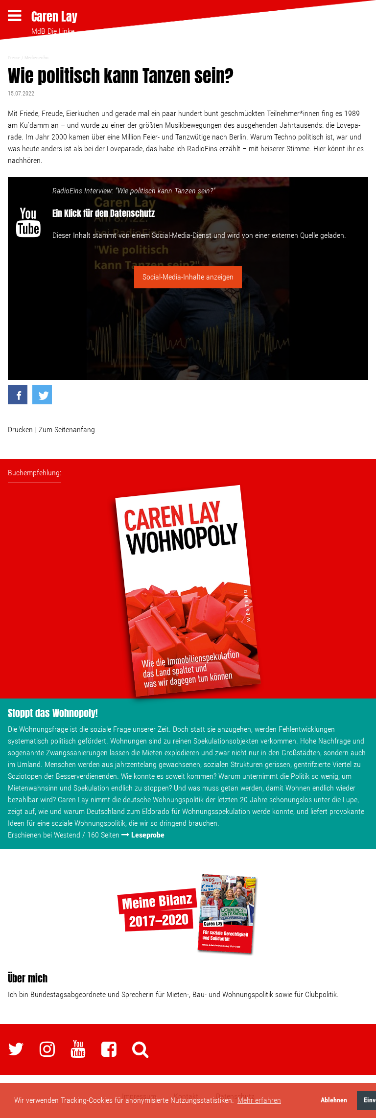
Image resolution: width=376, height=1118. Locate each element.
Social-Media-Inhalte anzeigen (188, 276)
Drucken (20, 429)
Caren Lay (54, 16)
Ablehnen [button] (334, 1100)
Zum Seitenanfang (67, 429)
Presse (14, 57)
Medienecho (36, 57)
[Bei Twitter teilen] (42, 394)
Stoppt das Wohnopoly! (53, 713)
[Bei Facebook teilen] (17, 394)
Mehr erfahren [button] (259, 1100)
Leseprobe (147, 834)
